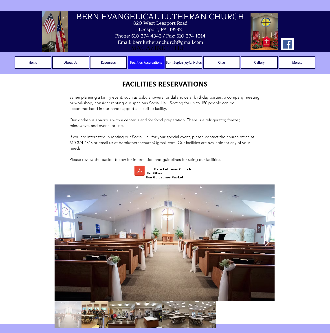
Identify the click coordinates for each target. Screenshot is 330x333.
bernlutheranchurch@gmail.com (147, 142)
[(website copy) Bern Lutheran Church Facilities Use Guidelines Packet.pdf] (139, 171)
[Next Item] (266, 242)
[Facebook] (287, 44)
